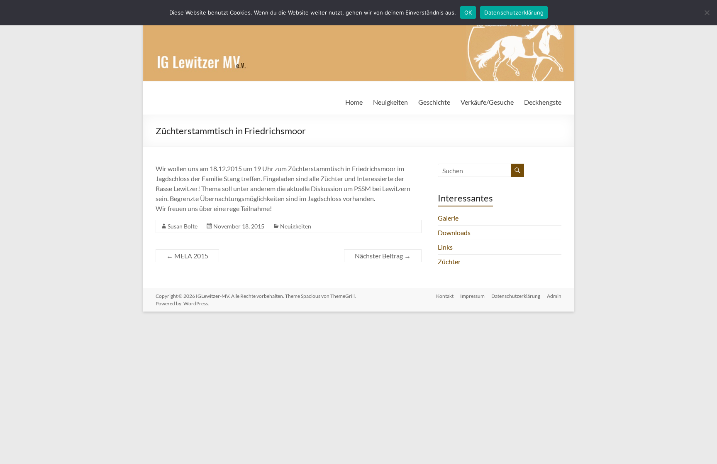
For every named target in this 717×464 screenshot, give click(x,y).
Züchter (449, 261)
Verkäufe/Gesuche (487, 102)
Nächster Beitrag (383, 256)
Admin (554, 296)
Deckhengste (542, 102)
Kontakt (445, 296)
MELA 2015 (187, 256)
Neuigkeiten (390, 102)
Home (354, 102)
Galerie (448, 218)
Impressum (472, 296)
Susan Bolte (183, 226)
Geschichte (434, 102)
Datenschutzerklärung (515, 296)
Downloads (454, 232)
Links (445, 247)
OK (468, 12)
